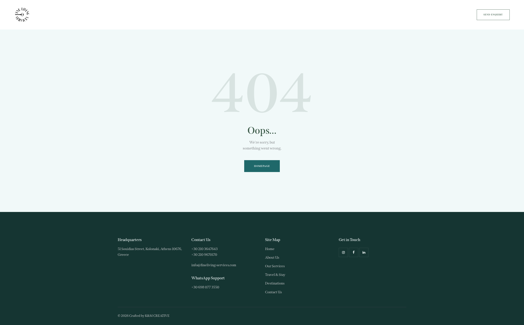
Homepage (262, 166)
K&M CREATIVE (157, 316)
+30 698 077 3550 (205, 287)
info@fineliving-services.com (213, 265)
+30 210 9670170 (204, 255)
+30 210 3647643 (204, 249)
